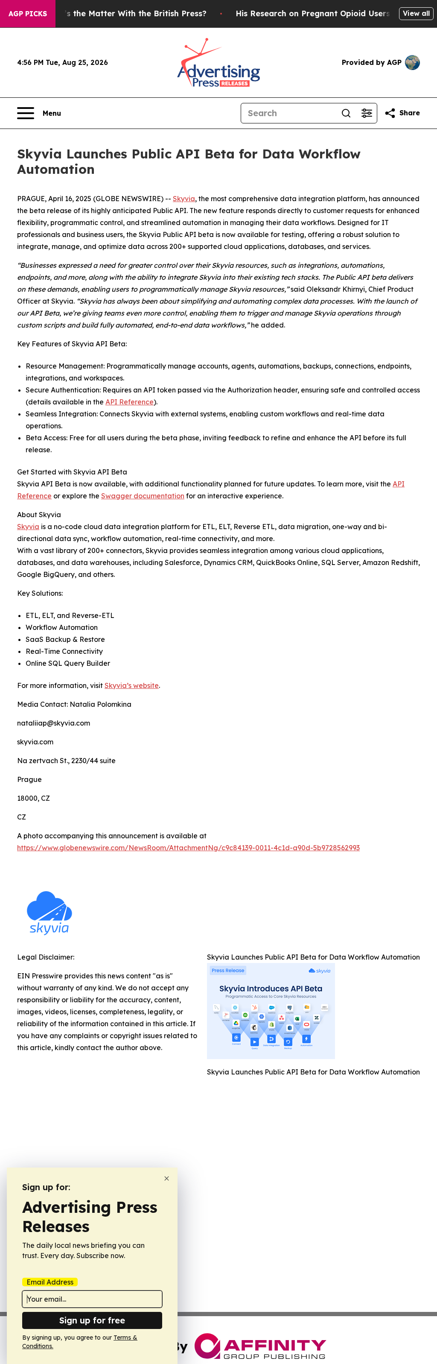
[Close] (167, 1178)
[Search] (346, 113)
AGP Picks (28, 13)
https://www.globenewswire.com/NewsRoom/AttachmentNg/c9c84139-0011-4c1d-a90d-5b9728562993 (188, 847)
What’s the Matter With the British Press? (125, 13)
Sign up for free (92, 1320)
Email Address (49, 1282)
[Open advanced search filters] (366, 113)
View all (416, 13)
